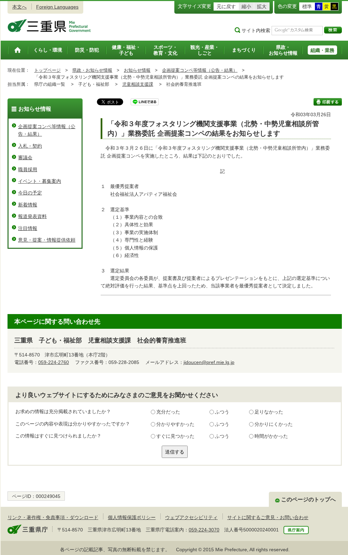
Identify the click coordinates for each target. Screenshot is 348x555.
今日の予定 (30, 192)
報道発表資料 (32, 216)
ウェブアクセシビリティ (191, 517)
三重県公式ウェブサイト (49, 25)
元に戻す (226, 6)
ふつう (222, 412)
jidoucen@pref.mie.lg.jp (209, 362)
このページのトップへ (308, 499)
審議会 (25, 157)
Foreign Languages (57, 7)
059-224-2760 (53, 362)
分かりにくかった (274, 424)
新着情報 (27, 204)
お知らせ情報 (137, 70)
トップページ (47, 70)
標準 (307, 6)
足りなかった (269, 412)
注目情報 (27, 228)
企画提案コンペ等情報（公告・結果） (199, 70)
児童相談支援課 (137, 84)
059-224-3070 (204, 529)
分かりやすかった (175, 424)
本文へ (19, 7)
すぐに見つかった (175, 436)
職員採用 (27, 169)
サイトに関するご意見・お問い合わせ (267, 517)
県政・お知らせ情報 (92, 70)
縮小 (246, 6)
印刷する (328, 102)
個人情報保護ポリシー (132, 517)
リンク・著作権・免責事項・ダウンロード (53, 517)
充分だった (168, 412)
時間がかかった (271, 436)
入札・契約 (30, 146)
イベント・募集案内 (39, 181)
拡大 (261, 6)
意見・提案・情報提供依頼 (46, 240)
